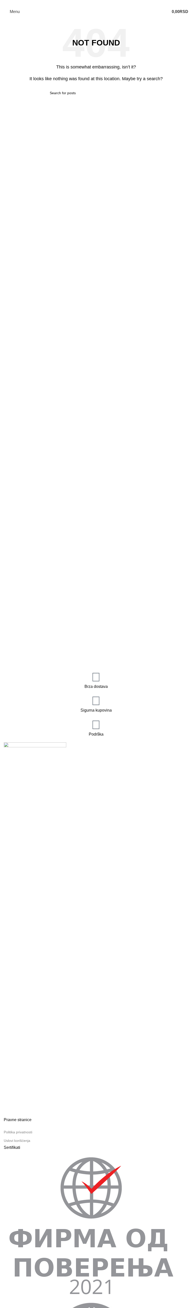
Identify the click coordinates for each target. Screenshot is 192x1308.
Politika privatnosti (18, 1132)
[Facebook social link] (93, 3)
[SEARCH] (140, 93)
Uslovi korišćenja (17, 1141)
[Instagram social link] (99, 3)
